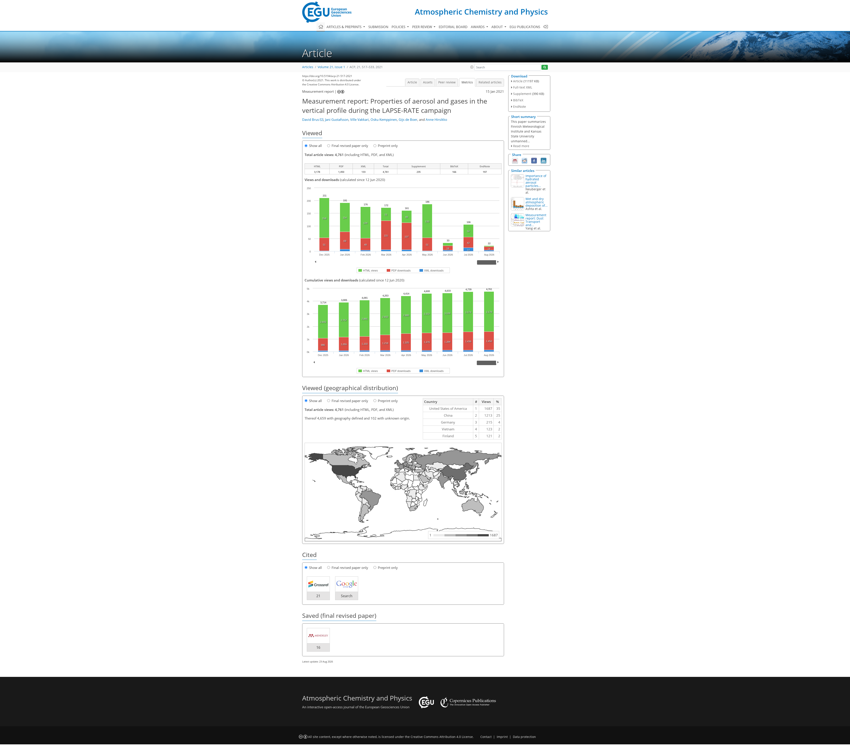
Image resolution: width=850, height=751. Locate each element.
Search (346, 595)
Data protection (524, 737)
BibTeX (518, 100)
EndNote (519, 106)
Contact (486, 737)
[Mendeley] (515, 160)
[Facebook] (534, 160)
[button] (471, 67)
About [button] (497, 27)
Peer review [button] (422, 27)
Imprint (502, 737)
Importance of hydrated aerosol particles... (535, 181)
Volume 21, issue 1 (331, 67)
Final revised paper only (350, 145)
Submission (378, 27)
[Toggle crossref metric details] (318, 584)
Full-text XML (522, 87)
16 (318, 647)
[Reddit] (524, 160)
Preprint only (388, 145)
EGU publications (525, 27)
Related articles (490, 82)
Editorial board (453, 27)
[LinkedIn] (544, 160)
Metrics (467, 82)
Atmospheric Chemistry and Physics (481, 11)
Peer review (447, 82)
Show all (315, 145)
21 (318, 595)
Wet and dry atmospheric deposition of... (536, 202)
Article (412, 82)
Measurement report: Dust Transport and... (535, 220)
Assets (428, 82)
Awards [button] (478, 27)
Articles (307, 67)
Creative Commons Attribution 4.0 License (442, 737)
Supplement (522, 94)
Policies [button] (399, 27)
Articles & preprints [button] (344, 27)
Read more (521, 146)
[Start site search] (544, 67)
